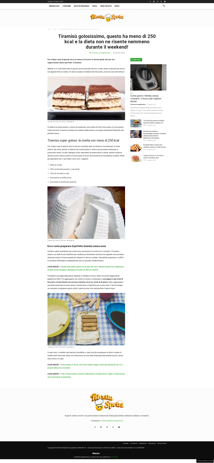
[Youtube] (165, 1)
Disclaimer (152, 443)
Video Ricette (106, 6)
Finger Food (54, 6)
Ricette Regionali (81, 6)
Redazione (143, 443)
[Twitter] (161, 1)
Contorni (67, 6)
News (117, 6)
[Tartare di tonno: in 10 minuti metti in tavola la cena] (136, 158)
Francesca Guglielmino (101, 53)
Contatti (126, 443)
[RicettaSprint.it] (107, 18)
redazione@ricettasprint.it (111, 421)
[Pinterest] (157, 1)
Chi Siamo (134, 443)
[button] (164, 6)
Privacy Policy (162, 443)
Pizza (94, 6)
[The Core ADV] (96, 454)
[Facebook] (150, 1)
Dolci (55, 29)
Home (49, 29)
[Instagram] (153, 1)
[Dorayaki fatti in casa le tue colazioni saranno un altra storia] (136, 148)
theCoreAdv (114, 457)
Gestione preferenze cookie (205, 461)
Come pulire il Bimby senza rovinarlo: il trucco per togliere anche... (145, 98)
